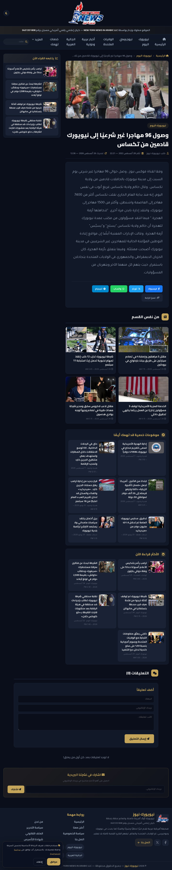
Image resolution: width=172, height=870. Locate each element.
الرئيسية (160, 44)
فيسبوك (152, 289)
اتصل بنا (145, 842)
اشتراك (15, 789)
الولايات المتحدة (108, 42)
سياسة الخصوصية (73, 833)
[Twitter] (157, 842)
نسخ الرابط (150, 298)
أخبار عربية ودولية (88, 42)
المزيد (39, 39)
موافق (53, 862)
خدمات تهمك (54, 42)
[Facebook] (165, 842)
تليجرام (98, 289)
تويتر (134, 289)
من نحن (38, 821)
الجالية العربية (70, 42)
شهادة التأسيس (33, 839)
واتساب (117, 289)
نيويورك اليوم (144, 42)
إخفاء (39, 862)
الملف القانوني (34, 833)
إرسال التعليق (138, 738)
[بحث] (26, 42)
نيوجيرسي (126, 39)
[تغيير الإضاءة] (6, 13)
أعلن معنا (78, 827)
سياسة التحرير (35, 827)
